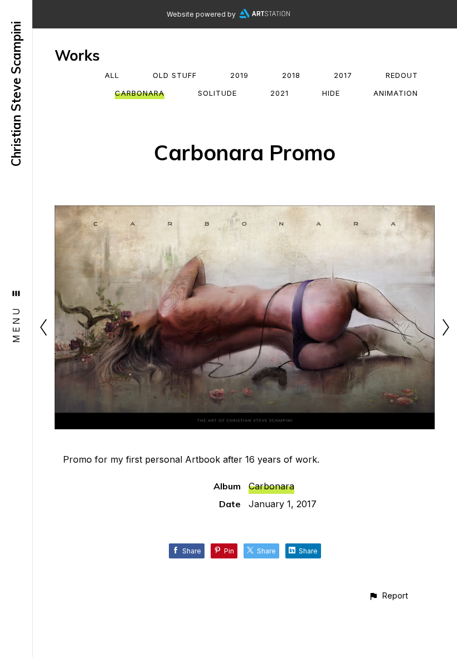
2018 (291, 75)
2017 (343, 75)
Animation (395, 93)
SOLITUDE (217, 93)
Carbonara (139, 93)
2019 (239, 75)
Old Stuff (175, 75)
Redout (402, 75)
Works (77, 55)
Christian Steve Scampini (16, 93)
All (112, 75)
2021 (279, 93)
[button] (388, 595)
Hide (331, 93)
